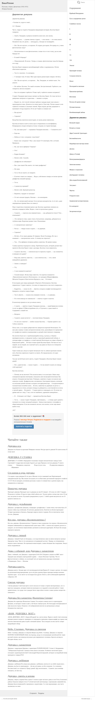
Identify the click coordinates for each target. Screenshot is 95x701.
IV (70, 45)
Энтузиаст (72, 185)
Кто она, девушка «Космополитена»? (27, 519)
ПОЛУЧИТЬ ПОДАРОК (24, 426)
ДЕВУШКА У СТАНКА (20, 457)
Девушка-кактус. (16, 566)
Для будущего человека (76, 175)
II (69, 34)
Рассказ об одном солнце (77, 102)
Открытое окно (74, 196)
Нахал (71, 81)
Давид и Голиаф (74, 154)
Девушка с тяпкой (17, 535)
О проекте (33, 693)
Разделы (41, 693)
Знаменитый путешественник (78, 201)
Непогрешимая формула (77, 159)
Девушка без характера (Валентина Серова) (30, 597)
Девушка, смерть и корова (21, 675)
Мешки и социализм (75, 170)
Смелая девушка (16, 582)
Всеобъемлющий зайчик (77, 112)
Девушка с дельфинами (20, 504)
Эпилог (71, 65)
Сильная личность (75, 76)
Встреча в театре (74, 128)
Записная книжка (75, 164)
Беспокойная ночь (75, 138)
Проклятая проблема (76, 91)
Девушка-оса (14, 445)
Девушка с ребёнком (18, 660)
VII (70, 60)
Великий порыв (74, 123)
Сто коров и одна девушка (21, 472)
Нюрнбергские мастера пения (78, 144)
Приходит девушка (17, 488)
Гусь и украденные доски (77, 18)
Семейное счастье (75, 24)
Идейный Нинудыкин (76, 13)
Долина (71, 149)
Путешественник (74, 107)
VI (70, 55)
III (70, 39)
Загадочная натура (75, 211)
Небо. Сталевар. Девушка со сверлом (27, 629)
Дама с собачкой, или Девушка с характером (31, 550)
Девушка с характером (19, 644)
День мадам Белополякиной (78, 180)
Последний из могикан (76, 86)
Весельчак (72, 97)
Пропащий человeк (75, 71)
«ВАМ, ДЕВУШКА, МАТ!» (21, 613)
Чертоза (71, 190)
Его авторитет (73, 206)
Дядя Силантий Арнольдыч (78, 133)
